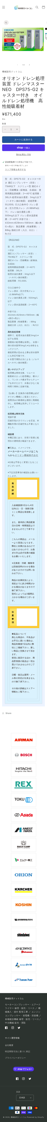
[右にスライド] (29, 65)
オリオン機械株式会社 (26, 455)
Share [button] (8, 713)
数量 (4, 124)
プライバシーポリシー (15, 1058)
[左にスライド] (17, 65)
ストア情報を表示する (15, 169)
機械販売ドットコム (18, 1117)
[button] (3, 7)
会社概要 (9, 1045)
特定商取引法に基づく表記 (17, 1051)
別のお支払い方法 (23, 154)
